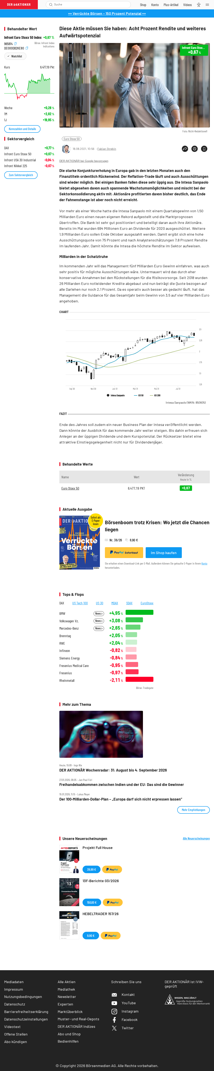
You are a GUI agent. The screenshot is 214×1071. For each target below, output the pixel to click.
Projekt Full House (98, 847)
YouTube (129, 1002)
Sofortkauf (131, 552)
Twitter (128, 1028)
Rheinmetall (66, 680)
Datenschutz (14, 1004)
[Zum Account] (155, 4)
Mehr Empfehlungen (193, 810)
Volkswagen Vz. (69, 621)
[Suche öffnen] (51, 4)
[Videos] (187, 4)
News (98, 613)
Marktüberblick (70, 1011)
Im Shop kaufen (164, 552)
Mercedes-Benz (69, 628)
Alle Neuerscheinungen (196, 838)
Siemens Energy (69, 658)
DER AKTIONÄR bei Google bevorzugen (83, 161)
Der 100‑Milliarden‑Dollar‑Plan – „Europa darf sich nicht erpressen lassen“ (120, 799)
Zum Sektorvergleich (21, 175)
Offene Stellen (16, 1034)
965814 (8, 43)
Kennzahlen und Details (22, 129)
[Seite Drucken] (194, 149)
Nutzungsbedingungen (23, 996)
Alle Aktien (66, 981)
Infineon (64, 650)
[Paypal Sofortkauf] (112, 869)
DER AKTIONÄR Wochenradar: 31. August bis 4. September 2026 (113, 770)
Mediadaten (14, 981)
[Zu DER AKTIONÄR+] (171, 4)
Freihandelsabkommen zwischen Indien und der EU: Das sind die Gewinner (121, 784)
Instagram (130, 1011)
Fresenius (65, 673)
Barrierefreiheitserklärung (26, 1011)
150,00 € (92, 902)
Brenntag (65, 636)
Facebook (130, 1019)
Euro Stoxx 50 (72, 139)
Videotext (12, 1026)
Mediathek (66, 989)
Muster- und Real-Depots (78, 1019)
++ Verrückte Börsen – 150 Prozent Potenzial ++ (107, 13)
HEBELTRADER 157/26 (101, 913)
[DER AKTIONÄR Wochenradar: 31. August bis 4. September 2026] (134, 734)
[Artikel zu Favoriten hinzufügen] (204, 149)
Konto (204, 563)
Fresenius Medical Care (74, 665)
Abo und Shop (69, 1034)
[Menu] (208, 4)
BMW (62, 613)
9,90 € (90, 935)
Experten (65, 1004)
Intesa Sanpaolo (186, 402)
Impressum (13, 989)
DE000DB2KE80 (14, 47)
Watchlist (16, 56)
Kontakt (128, 994)
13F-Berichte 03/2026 (101, 880)
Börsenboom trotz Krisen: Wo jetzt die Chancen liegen (157, 525)
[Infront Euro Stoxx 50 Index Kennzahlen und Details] (29, 86)
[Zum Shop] (143, 4)
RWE (62, 643)
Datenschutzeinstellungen (26, 1019)
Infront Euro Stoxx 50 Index (23, 37)
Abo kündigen (15, 1041)
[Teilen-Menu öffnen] (185, 149)
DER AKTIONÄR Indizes (76, 1026)
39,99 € (91, 869)
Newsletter (67, 996)
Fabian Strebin (106, 148)
